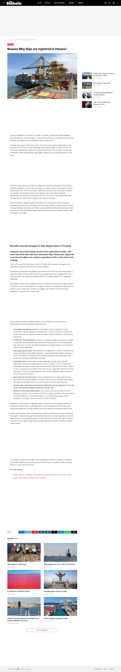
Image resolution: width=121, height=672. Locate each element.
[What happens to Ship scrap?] (24, 552)
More (71, 3)
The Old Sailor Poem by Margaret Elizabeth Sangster (103, 94)
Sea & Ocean (59, 3)
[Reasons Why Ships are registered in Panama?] (42, 76)
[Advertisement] (60, 21)
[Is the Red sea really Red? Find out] (24, 579)
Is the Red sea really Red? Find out (18, 591)
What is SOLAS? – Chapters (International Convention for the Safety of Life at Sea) (42, 475)
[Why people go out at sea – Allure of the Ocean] (60, 552)
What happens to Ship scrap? (16, 564)
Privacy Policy (98, 669)
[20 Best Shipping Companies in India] (60, 606)
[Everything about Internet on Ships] (60, 579)
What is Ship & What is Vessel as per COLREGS (29, 478)
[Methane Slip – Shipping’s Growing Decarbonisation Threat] (87, 75)
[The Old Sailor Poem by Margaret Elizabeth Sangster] (87, 95)
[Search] (117, 3)
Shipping (10, 44)
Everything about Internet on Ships (55, 591)
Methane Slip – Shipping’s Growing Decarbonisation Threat (103, 75)
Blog (39, 3)
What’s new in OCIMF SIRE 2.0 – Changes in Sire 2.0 (102, 103)
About (81, 3)
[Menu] (4, 3)
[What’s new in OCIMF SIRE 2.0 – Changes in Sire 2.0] (87, 104)
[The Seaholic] (14, 3)
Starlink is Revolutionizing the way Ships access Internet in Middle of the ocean (23, 619)
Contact (111, 669)
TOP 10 (47, 3)
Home (9, 39)
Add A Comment (42, 630)
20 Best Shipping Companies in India (55, 618)
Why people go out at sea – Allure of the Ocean (59, 564)
